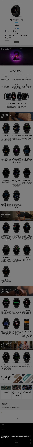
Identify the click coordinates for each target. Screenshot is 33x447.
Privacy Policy (6, 437)
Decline (16, 442)
